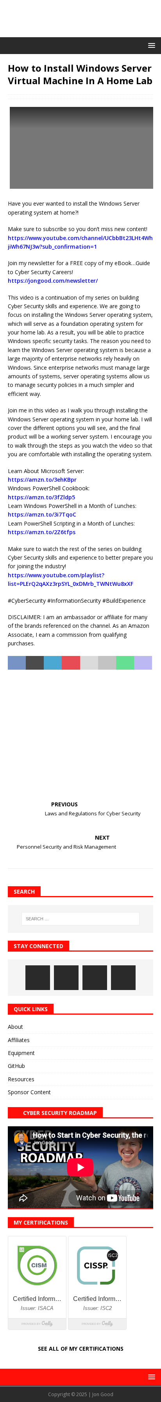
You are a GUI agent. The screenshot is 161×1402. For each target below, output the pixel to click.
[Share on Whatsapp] (125, 663)
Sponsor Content (29, 1092)
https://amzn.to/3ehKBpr (42, 479)
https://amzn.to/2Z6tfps (41, 532)
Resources (21, 1079)
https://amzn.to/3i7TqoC (42, 514)
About (15, 1026)
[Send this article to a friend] (89, 663)
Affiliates (19, 1040)
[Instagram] (37, 977)
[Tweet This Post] (35, 663)
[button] (150, 45)
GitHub (16, 1066)
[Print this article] (107, 663)
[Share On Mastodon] (143, 663)
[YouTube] (123, 977)
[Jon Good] (80, 32)
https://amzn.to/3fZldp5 (41, 497)
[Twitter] (94, 977)
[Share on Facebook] (17, 663)
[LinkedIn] (66, 977)
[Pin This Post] (71, 663)
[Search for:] (80, 918)
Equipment (21, 1053)
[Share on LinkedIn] (53, 663)
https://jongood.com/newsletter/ (53, 280)
